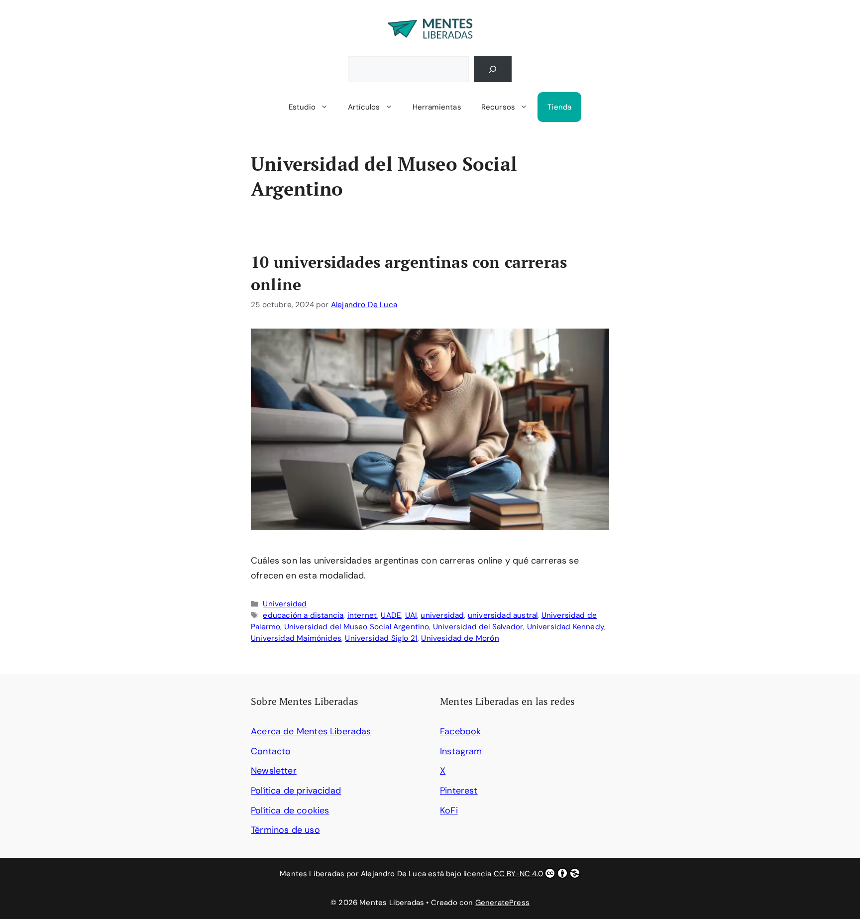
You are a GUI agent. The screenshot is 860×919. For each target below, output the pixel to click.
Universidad (285, 604)
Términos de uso (285, 830)
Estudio (302, 107)
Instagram (461, 751)
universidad (442, 615)
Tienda (559, 107)
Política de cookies (290, 810)
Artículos (364, 107)
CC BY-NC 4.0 (518, 874)
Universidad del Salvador (478, 627)
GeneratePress (502, 903)
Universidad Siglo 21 (381, 638)
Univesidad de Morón (460, 638)
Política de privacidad (296, 791)
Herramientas (437, 107)
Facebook (460, 731)
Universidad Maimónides (296, 638)
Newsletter (274, 771)
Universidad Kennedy (565, 627)
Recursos (498, 107)
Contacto (271, 751)
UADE (391, 615)
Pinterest (459, 791)
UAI (411, 615)
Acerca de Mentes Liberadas (311, 731)
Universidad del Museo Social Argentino (357, 627)
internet (362, 615)
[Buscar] (493, 69)
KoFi (449, 810)
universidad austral (503, 615)
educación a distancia (303, 615)
